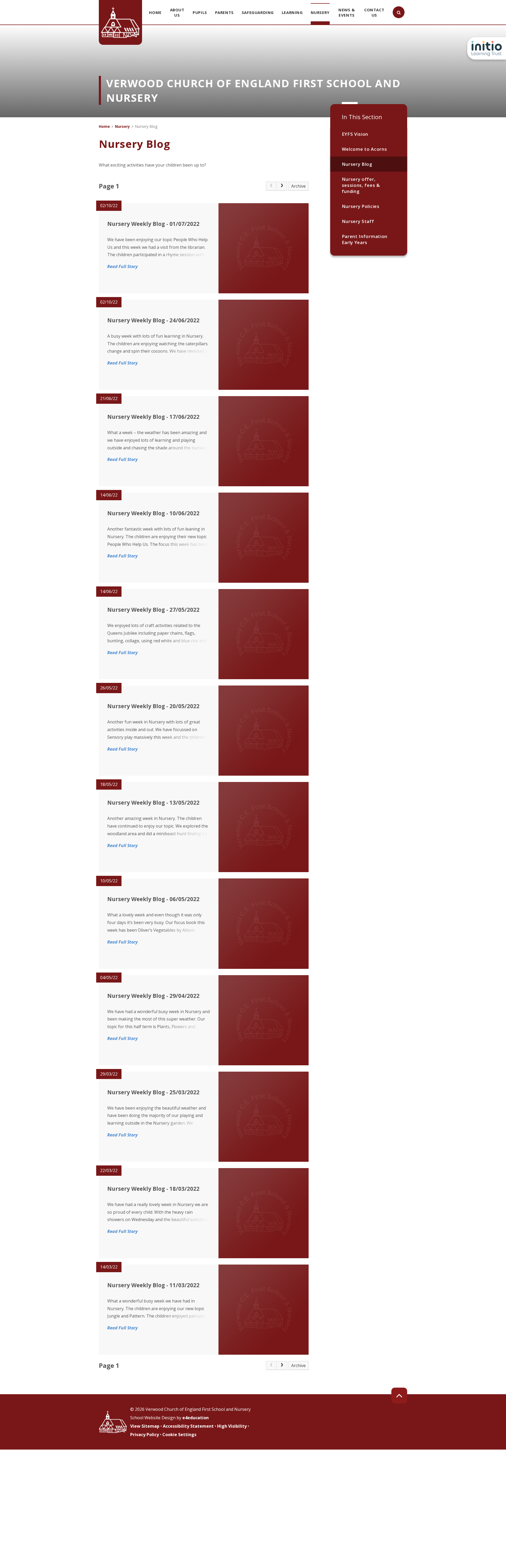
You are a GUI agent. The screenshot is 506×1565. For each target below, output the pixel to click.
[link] (271, 186)
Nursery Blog (357, 164)
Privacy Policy (144, 1434)
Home (104, 126)
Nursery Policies (361, 206)
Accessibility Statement (188, 1426)
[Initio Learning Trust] (486, 48)
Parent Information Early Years (364, 239)
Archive (298, 186)
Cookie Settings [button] (179, 1434)
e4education (195, 1418)
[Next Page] (281, 186)
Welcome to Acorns (364, 149)
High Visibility (232, 1426)
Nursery (122, 126)
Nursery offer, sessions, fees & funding (361, 185)
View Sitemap (144, 1426)
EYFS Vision (355, 134)
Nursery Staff (358, 221)
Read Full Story (122, 266)
